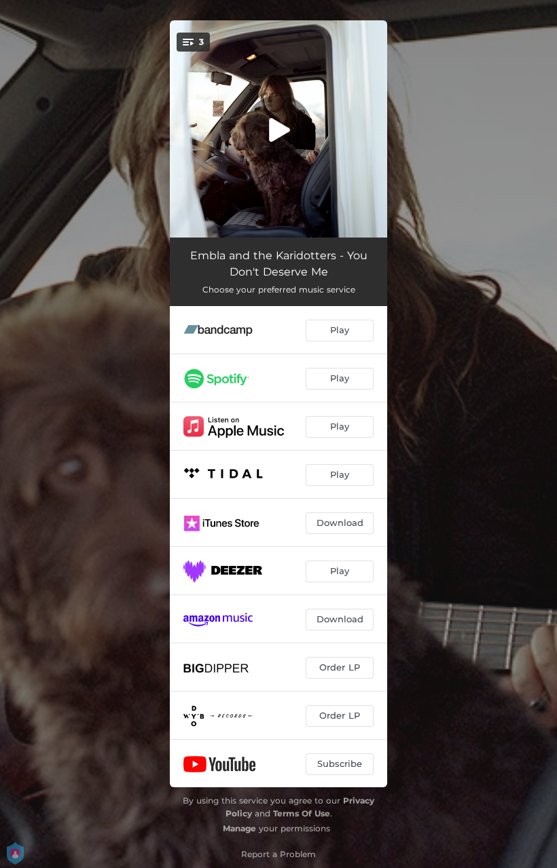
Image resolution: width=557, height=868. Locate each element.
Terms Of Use (301, 813)
